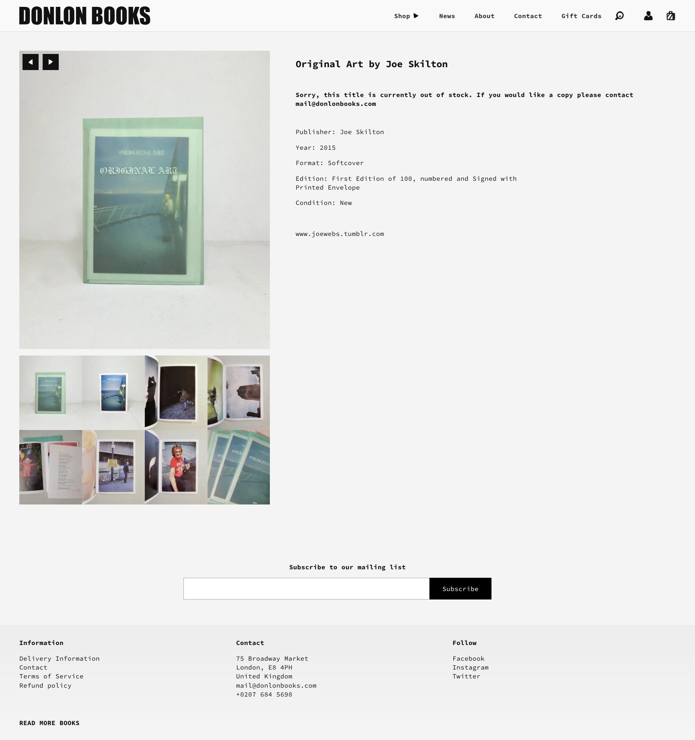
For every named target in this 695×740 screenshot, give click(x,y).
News (447, 16)
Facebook (468, 658)
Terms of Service (51, 676)
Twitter (466, 676)
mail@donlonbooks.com (276, 685)
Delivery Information (59, 658)
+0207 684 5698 (264, 694)
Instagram (470, 667)
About (485, 16)
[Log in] (648, 16)
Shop (402, 16)
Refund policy (45, 685)
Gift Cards (581, 16)
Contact (528, 16)
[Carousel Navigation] (41, 62)
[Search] (619, 16)
